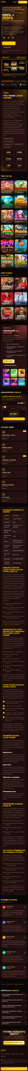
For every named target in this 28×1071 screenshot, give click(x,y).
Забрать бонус (8, 43)
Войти (14, 2)
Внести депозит (14, 418)
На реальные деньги (10, 365)
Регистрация (22, 2)
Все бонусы (7, 47)
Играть (22, 1066)
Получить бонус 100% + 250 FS (14, 1042)
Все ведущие (5, 275)
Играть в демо (8, 361)
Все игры (3, 178)
